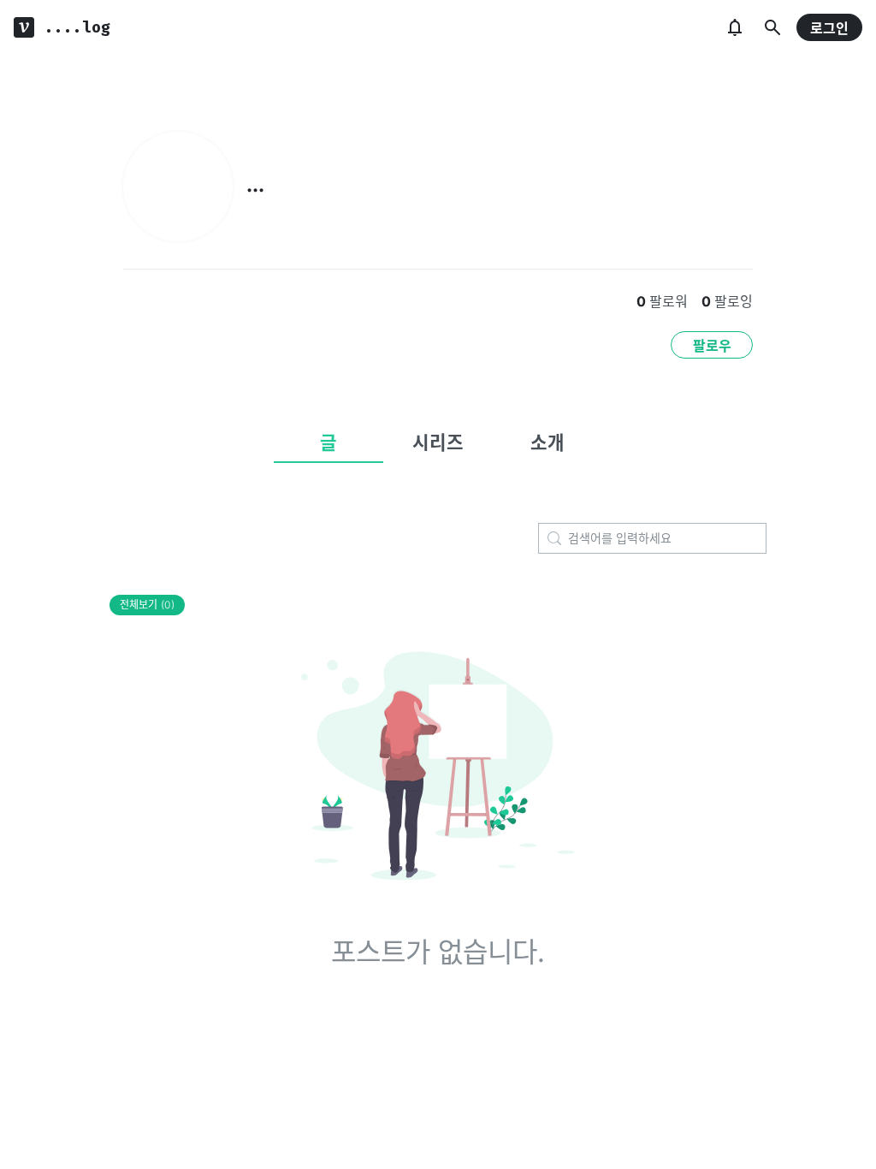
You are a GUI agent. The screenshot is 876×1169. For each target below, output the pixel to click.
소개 (547, 442)
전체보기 (147, 604)
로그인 (829, 28)
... (255, 184)
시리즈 (438, 442)
